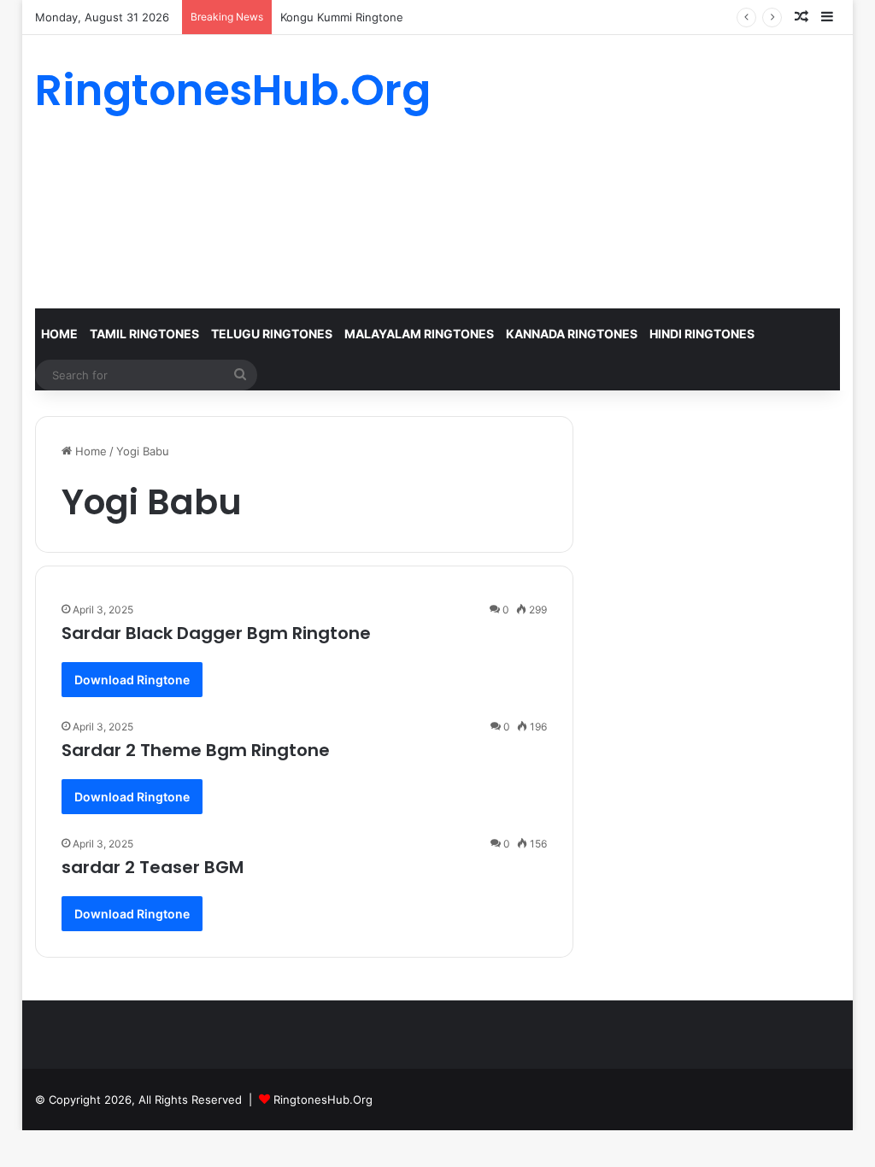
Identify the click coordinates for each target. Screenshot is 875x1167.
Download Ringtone (132, 679)
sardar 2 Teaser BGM (153, 867)
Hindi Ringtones (702, 333)
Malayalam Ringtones (419, 333)
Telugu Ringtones (271, 333)
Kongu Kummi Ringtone (341, 17)
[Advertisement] (576, 171)
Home (59, 333)
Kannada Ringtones (571, 333)
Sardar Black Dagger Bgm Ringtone (216, 633)
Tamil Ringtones (144, 333)
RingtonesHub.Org (323, 1099)
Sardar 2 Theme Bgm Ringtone (196, 750)
